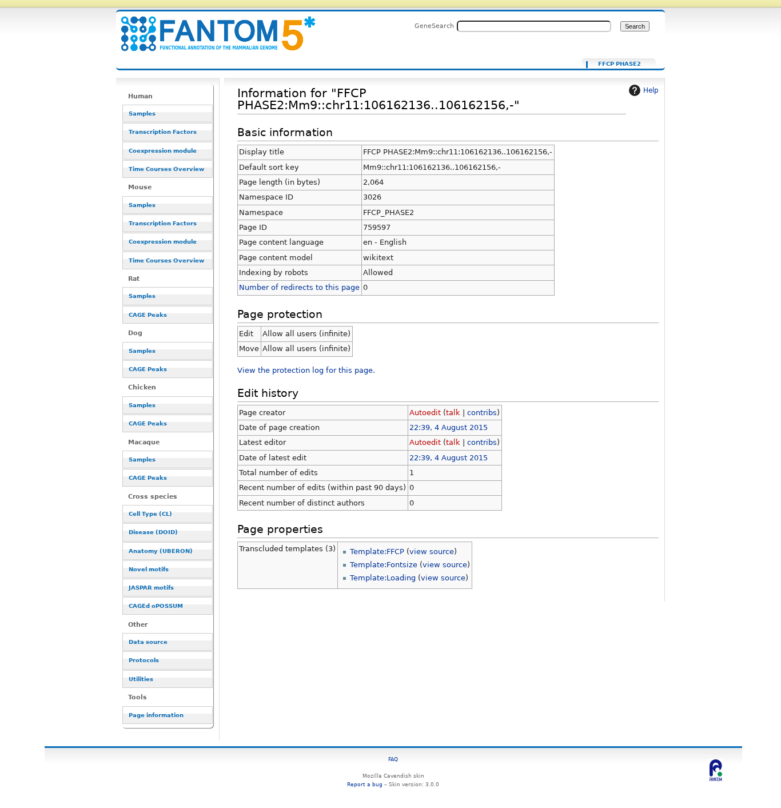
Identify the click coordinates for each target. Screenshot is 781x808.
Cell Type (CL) (150, 514)
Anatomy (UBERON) (161, 551)
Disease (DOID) (153, 532)
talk (453, 412)
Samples (142, 113)
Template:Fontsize (383, 564)
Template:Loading (383, 578)
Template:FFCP (377, 551)
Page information (156, 715)
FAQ (393, 759)
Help (651, 90)
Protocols (144, 660)
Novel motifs (149, 569)
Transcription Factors (163, 132)
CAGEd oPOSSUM (156, 606)
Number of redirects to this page (299, 287)
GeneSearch (434, 26)
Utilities (141, 679)
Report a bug (364, 784)
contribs (482, 412)
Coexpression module (163, 151)
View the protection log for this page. (306, 370)
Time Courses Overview (166, 169)
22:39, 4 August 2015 (448, 427)
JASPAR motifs (151, 587)
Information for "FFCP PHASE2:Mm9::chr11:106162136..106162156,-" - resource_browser (211, 27)
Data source (148, 642)
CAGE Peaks (148, 315)
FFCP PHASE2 (619, 64)
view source (431, 551)
